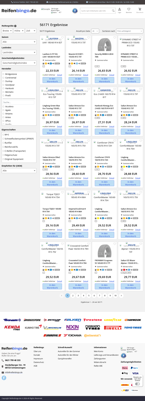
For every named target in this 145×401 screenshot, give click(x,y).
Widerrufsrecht (100, 362)
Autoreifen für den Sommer (69, 351)
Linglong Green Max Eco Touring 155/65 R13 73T (51, 108)
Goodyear (10, 84)
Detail (59, 75)
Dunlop (8, 81)
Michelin (9, 92)
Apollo (8, 124)
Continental (10, 77)
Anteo (8, 117)
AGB (35, 366)
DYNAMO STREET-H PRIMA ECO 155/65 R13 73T (129, 57)
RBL (125, 66)
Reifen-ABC (98, 366)
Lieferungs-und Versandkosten (106, 355)
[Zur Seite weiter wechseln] (121, 295)
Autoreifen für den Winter (68, 355)
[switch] (137, 384)
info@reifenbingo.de (13, 372)
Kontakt (37, 355)
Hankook (9, 88)
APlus (8, 120)
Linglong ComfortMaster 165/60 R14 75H (127, 160)
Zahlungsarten (100, 358)
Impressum (38, 358)
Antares (9, 113)
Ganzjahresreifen (65, 358)
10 (115, 295)
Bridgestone (11, 74)
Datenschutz (39, 362)
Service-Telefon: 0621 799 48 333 (25, 2)
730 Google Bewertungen (55, 9)
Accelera (9, 106)
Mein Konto (98, 351)
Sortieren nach (108, 31)
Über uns (37, 351)
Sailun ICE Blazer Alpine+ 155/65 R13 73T (129, 263)
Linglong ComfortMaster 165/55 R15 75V (49, 263)
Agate (8, 110)
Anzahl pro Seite (83, 31)
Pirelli (8, 95)
